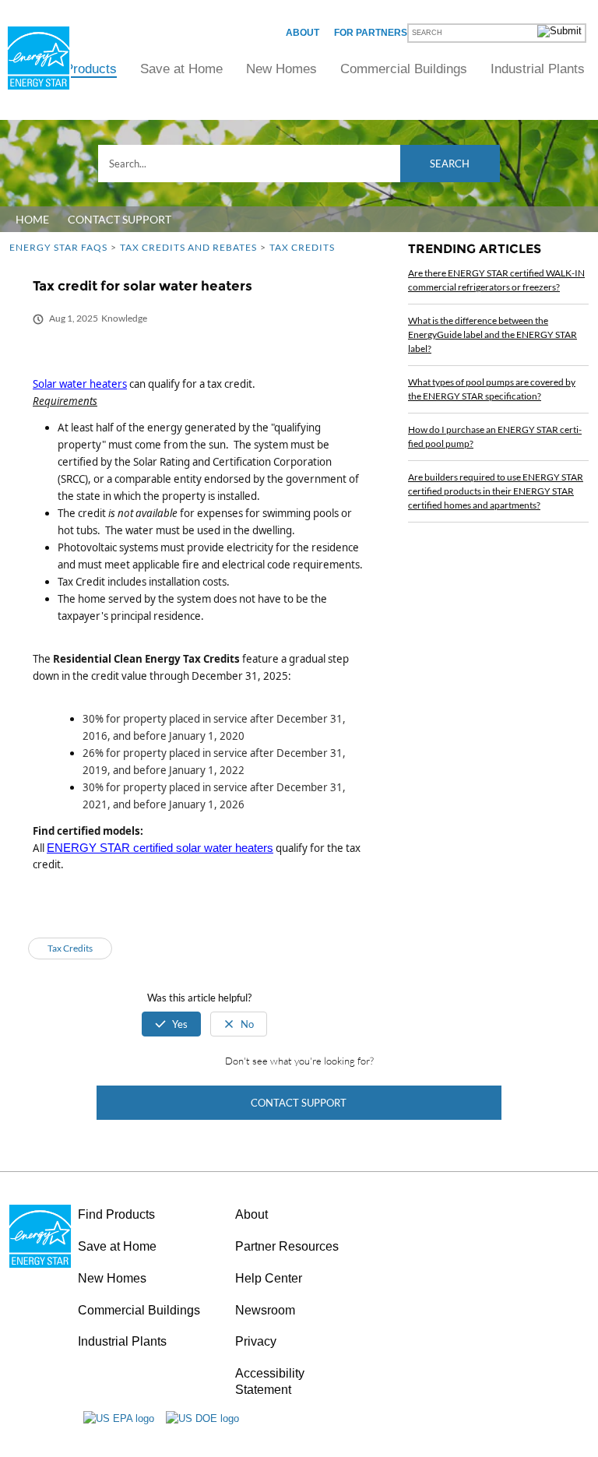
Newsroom (265, 1310)
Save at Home (181, 68)
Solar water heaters (80, 384)
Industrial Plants (538, 68)
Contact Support (298, 1102)
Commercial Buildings (403, 68)
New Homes (281, 68)
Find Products (76, 68)
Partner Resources (287, 1246)
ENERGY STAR (38, 58)
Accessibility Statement (269, 1381)
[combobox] (298, 163)
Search (450, 163)
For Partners (370, 32)
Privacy (255, 1341)
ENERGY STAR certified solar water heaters (160, 848)
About (302, 32)
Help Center (268, 1278)
